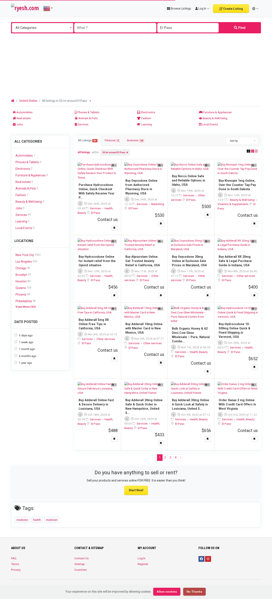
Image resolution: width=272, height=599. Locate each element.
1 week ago (26, 342)
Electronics (147, 112)
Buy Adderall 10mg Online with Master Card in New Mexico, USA (144, 328)
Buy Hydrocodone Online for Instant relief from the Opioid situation (97, 261)
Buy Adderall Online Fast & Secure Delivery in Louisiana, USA (96, 404)
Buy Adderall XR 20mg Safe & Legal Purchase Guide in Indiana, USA (235, 261)
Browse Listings (180, 8)
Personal (112, 140)
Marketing (157, 204)
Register (143, 564)
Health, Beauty (199, 352)
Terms (15, 564)
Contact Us (81, 558)
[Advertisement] (136, 65)
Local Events (209, 124)
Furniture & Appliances (217, 112)
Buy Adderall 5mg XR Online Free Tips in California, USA (94, 324)
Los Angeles (26, 261)
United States (28, 100)
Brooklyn (23, 274)
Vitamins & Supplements (233, 204)
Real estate (23, 118)
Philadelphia (25, 301)
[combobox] (42, 28)
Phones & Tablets (88, 112)
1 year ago (25, 362)
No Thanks (194, 591)
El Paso (95, 212)
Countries (80, 569)
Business (135, 140)
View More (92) (26, 306)
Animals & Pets (88, 118)
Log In (141, 558)
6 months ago (27, 356)
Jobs (19, 124)
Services (82, 124)
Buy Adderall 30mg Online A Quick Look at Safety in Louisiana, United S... (190, 404)
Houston (23, 281)
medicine (22, 519)
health (37, 519)
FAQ (13, 558)
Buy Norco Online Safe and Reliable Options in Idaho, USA (188, 180)
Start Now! (136, 490)
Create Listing (232, 8)
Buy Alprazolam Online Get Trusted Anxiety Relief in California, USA (142, 261)
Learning (146, 124)
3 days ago (26, 335)
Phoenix (23, 294)
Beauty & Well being (214, 118)
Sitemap (79, 564)
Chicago (23, 268)
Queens (23, 288)
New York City (28, 255)
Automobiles (24, 112)
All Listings (87, 140)
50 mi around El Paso (114, 152)
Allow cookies (167, 591)
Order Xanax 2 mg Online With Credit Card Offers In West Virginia (237, 404)
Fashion (145, 118)
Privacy (15, 569)
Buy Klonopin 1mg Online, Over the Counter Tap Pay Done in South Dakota (237, 185)
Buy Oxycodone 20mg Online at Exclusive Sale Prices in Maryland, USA (189, 261)
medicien (51, 519)
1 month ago (27, 349)
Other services (246, 276)
